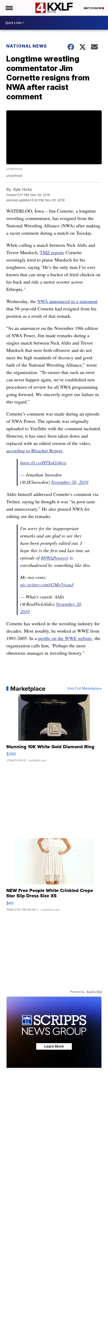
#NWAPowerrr (54, 558)
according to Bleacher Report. (34, 450)
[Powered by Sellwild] (94, 992)
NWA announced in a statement (67, 301)
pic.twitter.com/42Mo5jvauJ (46, 584)
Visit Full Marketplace (84, 688)
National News (26, 46)
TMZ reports (52, 252)
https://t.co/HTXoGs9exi (43, 462)
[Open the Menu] (9, 7)
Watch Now (93, 8)
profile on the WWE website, (65, 638)
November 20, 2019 (69, 482)
